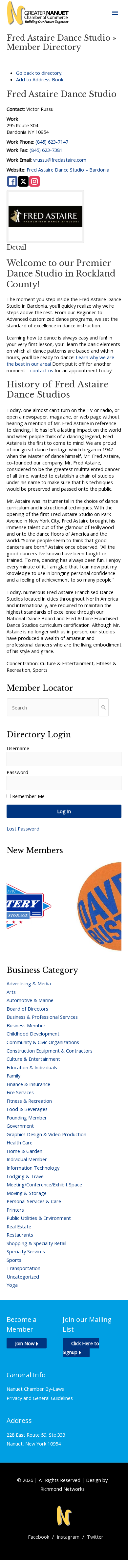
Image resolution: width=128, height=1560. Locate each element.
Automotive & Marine (30, 1000)
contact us (41, 370)
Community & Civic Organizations (43, 1042)
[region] (64, 906)
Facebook (38, 1536)
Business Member (26, 1025)
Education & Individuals (32, 1067)
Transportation (23, 1268)
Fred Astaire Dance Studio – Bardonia (68, 169)
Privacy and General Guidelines (40, 1398)
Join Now (24, 1343)
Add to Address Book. (40, 79)
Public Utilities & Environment (39, 1218)
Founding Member (27, 1117)
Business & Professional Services (42, 1017)
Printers (15, 1209)
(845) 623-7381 (46, 150)
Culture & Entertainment (33, 1059)
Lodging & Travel (26, 1176)
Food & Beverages (27, 1109)
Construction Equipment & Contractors (50, 1050)
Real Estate (19, 1226)
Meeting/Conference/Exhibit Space (44, 1184)
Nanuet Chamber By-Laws (35, 1389)
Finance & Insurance (28, 1084)
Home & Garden (24, 1151)
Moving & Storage (27, 1193)
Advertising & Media (29, 983)
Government (20, 1125)
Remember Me (28, 796)
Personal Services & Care (34, 1201)
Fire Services (20, 1092)
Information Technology (33, 1167)
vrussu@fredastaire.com (59, 159)
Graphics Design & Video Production (46, 1134)
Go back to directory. (39, 73)
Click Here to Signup (81, 1347)
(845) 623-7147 (51, 141)
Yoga (12, 1285)
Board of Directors (27, 1008)
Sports (14, 1260)
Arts (11, 992)
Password (17, 772)
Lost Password (23, 828)
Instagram (68, 1536)
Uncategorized (23, 1276)
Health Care (19, 1142)
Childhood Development (33, 1033)
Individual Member (27, 1159)
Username (18, 748)
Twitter (95, 1536)
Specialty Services (26, 1251)
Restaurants (20, 1234)
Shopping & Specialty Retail (36, 1243)
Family (13, 1075)
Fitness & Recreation (29, 1101)
